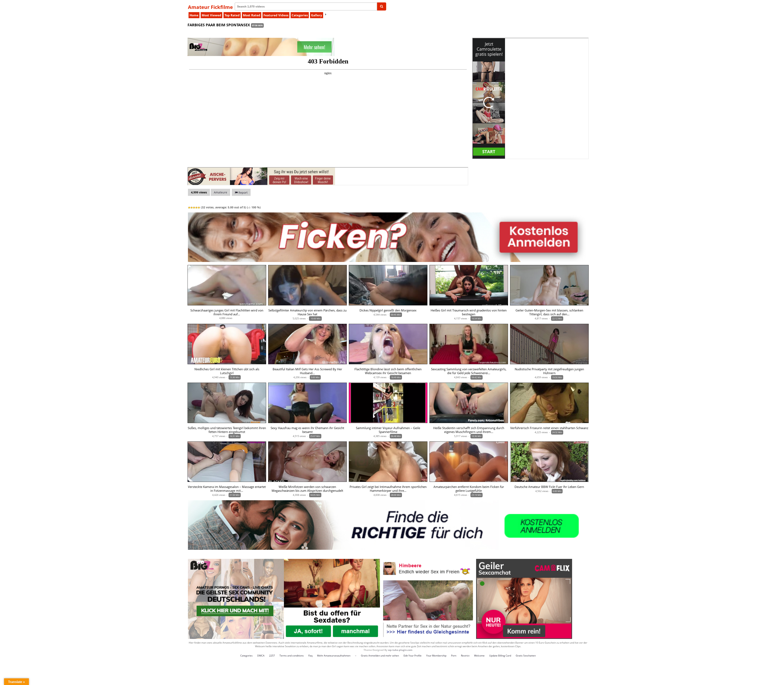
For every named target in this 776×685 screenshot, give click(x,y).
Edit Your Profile (413, 655)
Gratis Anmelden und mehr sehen (380, 655)
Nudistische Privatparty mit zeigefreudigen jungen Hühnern (549, 371)
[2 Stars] (191, 207)
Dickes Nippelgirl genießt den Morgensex (388, 310)
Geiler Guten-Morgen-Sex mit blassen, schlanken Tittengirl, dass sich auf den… (549, 312)
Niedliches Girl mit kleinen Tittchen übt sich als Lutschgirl (226, 371)
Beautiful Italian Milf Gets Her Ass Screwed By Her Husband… (307, 371)
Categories (300, 15)
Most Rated (251, 15)
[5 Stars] (199, 207)
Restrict (465, 655)
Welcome (479, 655)
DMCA (261, 655)
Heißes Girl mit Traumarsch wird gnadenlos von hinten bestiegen (469, 312)
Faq (310, 655)
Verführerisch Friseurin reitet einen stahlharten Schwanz (549, 428)
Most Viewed (211, 15)
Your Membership (436, 655)
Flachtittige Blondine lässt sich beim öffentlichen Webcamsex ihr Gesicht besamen (388, 371)
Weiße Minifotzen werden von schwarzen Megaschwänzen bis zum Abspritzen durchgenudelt (307, 489)
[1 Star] (189, 207)
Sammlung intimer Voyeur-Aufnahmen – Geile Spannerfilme (388, 430)
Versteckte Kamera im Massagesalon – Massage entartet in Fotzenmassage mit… (227, 489)
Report (243, 192)
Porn (453, 655)
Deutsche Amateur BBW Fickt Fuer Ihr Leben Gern (549, 487)
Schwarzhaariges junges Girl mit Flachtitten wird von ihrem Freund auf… (226, 312)
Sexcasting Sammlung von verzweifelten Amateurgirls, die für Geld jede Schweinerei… (468, 371)
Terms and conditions (291, 655)
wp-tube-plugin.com (400, 650)
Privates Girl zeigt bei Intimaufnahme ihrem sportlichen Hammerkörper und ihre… (388, 489)
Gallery (316, 15)
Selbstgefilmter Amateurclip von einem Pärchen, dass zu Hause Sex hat (307, 312)
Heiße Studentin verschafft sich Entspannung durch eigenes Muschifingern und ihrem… (468, 430)
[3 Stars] (194, 207)
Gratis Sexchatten (526, 655)
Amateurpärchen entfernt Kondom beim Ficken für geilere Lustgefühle (468, 489)
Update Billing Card (500, 655)
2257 (272, 655)
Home (194, 15)
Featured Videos (276, 15)
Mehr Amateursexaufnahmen (333, 655)
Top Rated (232, 15)
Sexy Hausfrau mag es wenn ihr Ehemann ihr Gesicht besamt (307, 430)
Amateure (220, 192)
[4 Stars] (196, 207)
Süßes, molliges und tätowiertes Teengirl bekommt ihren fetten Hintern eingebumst (227, 430)
